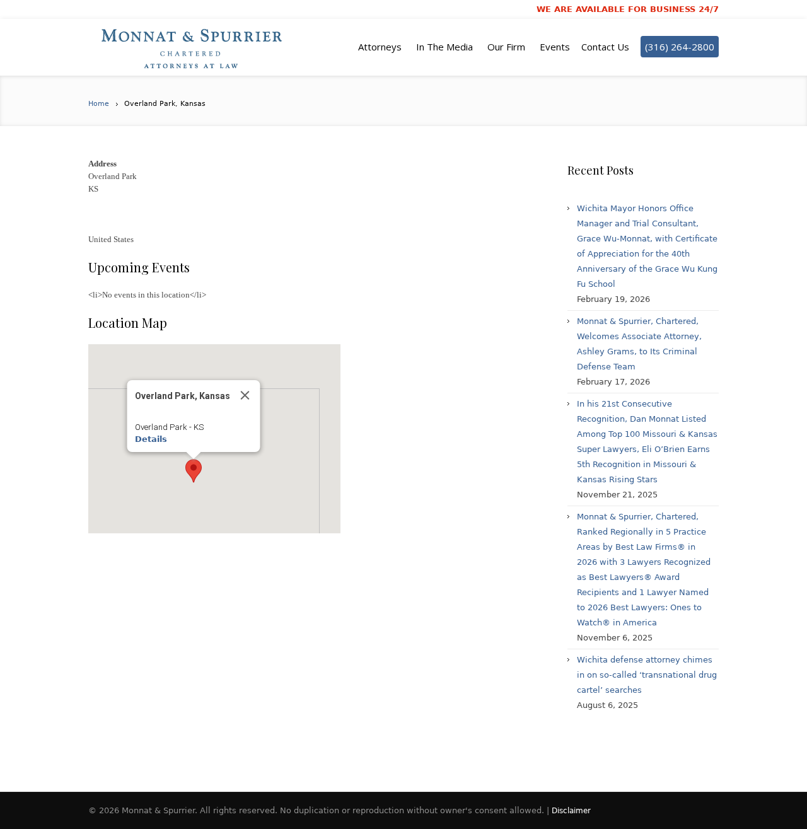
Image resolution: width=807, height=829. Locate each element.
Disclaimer (571, 810)
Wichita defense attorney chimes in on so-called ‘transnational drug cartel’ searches (647, 675)
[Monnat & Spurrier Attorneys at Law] (195, 47)
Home (98, 104)
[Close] (245, 395)
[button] (193, 471)
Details (151, 439)
